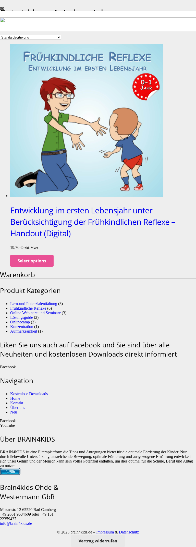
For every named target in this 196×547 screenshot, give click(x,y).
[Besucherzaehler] (10, 473)
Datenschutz (129, 532)
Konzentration (21, 326)
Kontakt (16, 403)
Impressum (105, 532)
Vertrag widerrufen (98, 541)
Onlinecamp (20, 322)
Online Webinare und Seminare (35, 313)
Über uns (17, 407)
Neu (13, 412)
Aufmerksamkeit (23, 331)
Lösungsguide (21, 317)
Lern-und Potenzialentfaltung (33, 303)
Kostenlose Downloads (29, 394)
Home (15, 398)
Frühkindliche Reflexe (28, 308)
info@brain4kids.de (16, 523)
